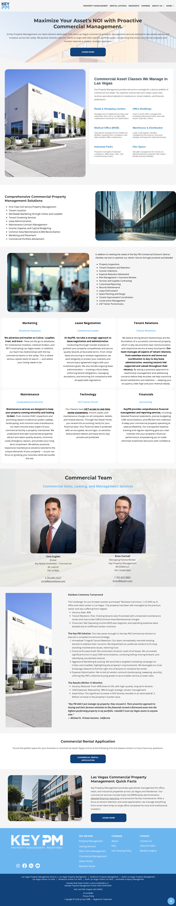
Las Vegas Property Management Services (39, 877)
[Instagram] (18, 865)
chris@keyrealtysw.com (53, 581)
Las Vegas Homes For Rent (44, 879)
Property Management (91, 841)
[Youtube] (37, 865)
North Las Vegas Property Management (138, 877)
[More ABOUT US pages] (163, 5)
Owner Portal (86, 861)
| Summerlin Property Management (129, 879)
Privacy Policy (88, 896)
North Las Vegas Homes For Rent (99, 879)
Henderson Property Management (104, 877)
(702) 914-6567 (148, 845)
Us (150, 841)
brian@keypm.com (122, 580)
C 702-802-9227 (53, 577)
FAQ (114, 845)
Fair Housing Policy (121, 850)
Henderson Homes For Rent (70, 879)
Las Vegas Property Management (73, 877)
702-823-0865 (123, 577)
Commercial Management (93, 856)
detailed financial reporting (105, 798)
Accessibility (88, 893)
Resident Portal (87, 866)
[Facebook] (24, 865)
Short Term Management (92, 851)
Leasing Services (87, 846)
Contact (144, 841)
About (115, 841)
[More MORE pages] (173, 5)
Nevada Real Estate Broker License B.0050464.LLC (87, 883)
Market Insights (148, 850)
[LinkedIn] (31, 865)
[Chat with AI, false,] (171, 901)
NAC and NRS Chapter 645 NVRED (88, 889)
